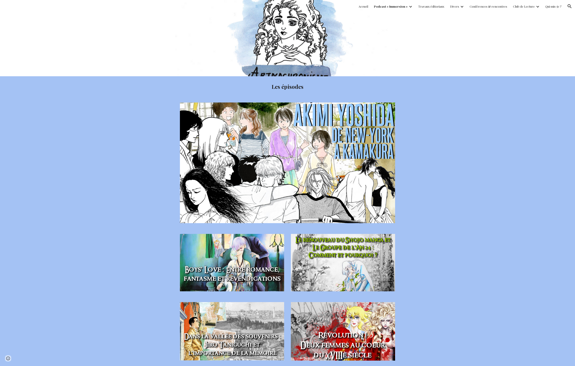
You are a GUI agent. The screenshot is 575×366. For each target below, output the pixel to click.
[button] (569, 6)
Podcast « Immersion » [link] (391, 6)
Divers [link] (454, 6)
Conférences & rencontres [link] (488, 6)
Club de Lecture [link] (524, 6)
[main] (287, 87)
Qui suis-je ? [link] (553, 6)
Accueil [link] (363, 6)
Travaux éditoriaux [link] (431, 6)
